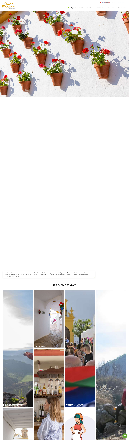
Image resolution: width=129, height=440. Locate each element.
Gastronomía (100, 8)
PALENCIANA (121, 3)
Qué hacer (111, 8)
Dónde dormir (122, 8)
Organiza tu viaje (76, 8)
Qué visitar (88, 8)
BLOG (113, 3)
